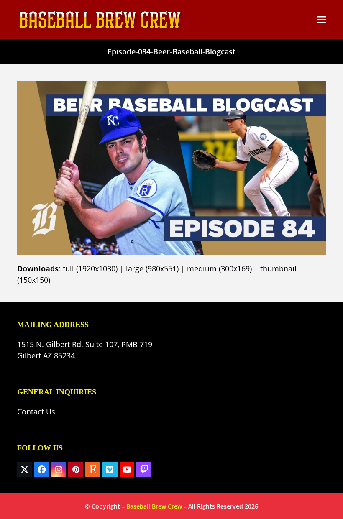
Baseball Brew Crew (154, 506)
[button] (321, 19)
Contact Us (36, 412)
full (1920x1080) (90, 268)
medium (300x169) (219, 268)
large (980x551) (152, 268)
